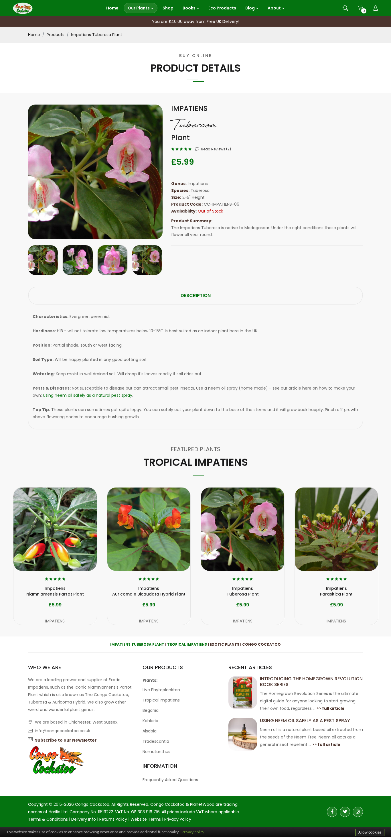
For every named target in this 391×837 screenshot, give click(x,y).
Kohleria (150, 721)
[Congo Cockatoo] (23, 8)
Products (55, 35)
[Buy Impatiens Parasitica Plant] (336, 529)
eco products (222, 8)
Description (196, 295)
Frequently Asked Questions (170, 780)
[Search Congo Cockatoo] (345, 8)
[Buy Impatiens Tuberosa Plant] (242, 529)
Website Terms (146, 819)
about (274, 8)
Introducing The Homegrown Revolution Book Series (311, 681)
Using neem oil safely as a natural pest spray (87, 395)
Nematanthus (156, 752)
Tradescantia (156, 741)
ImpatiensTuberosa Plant (243, 591)
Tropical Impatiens (187, 644)
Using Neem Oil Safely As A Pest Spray (305, 720)
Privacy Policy (177, 819)
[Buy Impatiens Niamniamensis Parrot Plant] (55, 529)
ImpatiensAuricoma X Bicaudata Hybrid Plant (148, 591)
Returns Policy (113, 819)
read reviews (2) (216, 149)
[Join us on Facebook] (332, 812)
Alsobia (150, 731)
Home (34, 35)
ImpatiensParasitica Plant (336, 591)
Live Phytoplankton (161, 690)
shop (168, 8)
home (112, 8)
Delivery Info (83, 819)
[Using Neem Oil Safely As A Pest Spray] (242, 734)
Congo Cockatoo (92, 804)
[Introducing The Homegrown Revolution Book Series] (242, 692)
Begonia (151, 710)
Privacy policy (193, 831)
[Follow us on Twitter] (345, 812)
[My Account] (375, 8)
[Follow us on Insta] (358, 812)
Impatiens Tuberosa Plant (96, 35)
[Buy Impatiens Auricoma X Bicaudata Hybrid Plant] (149, 529)
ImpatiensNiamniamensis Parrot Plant (55, 591)
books (189, 8)
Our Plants (139, 8)
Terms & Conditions (48, 819)
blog (250, 8)
